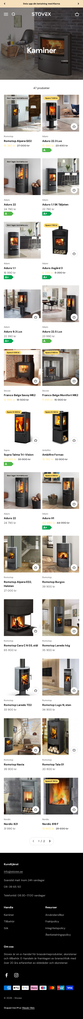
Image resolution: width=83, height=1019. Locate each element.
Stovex (7, 390)
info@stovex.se (13, 871)
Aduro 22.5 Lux (52, 331)
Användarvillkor (54, 915)
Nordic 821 (11, 824)
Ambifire (46, 450)
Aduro (45, 136)
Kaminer (9, 915)
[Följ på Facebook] (6, 975)
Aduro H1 (48, 518)
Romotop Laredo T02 (18, 705)
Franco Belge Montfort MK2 (60, 395)
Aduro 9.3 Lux (13, 331)
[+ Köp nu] (74, 126)
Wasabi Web (28, 1007)
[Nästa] (78, 4)
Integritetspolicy (55, 928)
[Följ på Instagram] (16, 975)
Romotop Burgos (53, 582)
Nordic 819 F (50, 824)
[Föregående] (4, 4)
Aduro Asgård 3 (52, 268)
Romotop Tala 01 (53, 764)
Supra (6, 450)
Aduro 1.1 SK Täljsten (55, 204)
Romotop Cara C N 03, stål (21, 645)
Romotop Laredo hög (56, 645)
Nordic (7, 819)
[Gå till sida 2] (50, 841)
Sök (6, 928)
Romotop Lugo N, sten (56, 705)
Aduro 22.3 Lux (52, 141)
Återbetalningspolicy (58, 934)
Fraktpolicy (52, 921)
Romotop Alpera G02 (18, 141)
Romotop (8, 136)
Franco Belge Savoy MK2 (20, 395)
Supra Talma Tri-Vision (19, 454)
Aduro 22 (10, 204)
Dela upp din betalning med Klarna (41, 3)
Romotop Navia (14, 764)
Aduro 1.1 (9, 268)
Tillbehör (9, 921)
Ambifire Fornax (53, 454)
